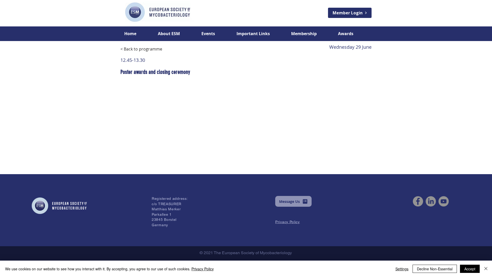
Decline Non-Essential (435, 268)
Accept (469, 268)
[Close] (486, 269)
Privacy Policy (202, 268)
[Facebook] (418, 201)
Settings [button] (401, 268)
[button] (176, 33)
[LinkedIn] (431, 201)
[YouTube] (443, 201)
